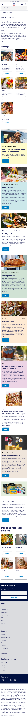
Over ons (3, 607)
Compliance (4, 645)
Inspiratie (3, 668)
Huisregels (3, 640)
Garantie (3, 642)
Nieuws (3, 620)
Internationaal (4, 612)
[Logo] (14, 4)
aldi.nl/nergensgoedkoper (18, 714)
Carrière (3, 623)
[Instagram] (3, 680)
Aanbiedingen (4, 662)
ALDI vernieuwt (4, 615)
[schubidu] (7, 680)
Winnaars (3, 665)
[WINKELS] (22, 4)
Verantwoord (4, 653)
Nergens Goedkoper (5, 626)
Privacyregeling (4, 648)
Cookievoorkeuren (5, 651)
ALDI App (3, 617)
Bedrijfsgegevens (5, 609)
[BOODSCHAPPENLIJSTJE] (25, 4)
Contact (3, 634)
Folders (3, 670)
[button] (3, 4)
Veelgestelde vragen (5, 637)
